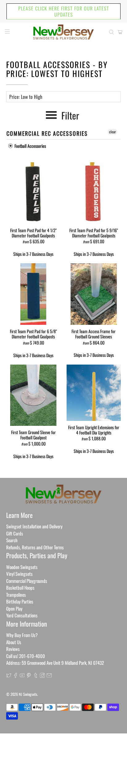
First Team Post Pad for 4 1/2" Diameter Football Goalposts (33, 232)
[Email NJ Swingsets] (49, 675)
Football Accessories (30, 146)
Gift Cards (14, 533)
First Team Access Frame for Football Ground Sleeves (94, 333)
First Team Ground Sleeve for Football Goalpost (33, 434)
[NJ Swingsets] (63, 32)
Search (12, 540)
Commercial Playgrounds (26, 580)
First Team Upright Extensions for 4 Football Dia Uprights (93, 429)
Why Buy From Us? (22, 635)
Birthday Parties (19, 601)
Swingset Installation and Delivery (34, 526)
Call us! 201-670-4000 (25, 655)
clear (112, 131)
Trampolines (16, 594)
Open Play (14, 608)
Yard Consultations (22, 615)
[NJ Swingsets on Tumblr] (35, 675)
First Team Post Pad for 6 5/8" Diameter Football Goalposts (33, 333)
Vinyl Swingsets (19, 573)
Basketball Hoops (20, 587)
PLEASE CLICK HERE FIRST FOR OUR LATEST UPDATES (63, 11)
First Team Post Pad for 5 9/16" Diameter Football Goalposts (93, 232)
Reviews (13, 648)
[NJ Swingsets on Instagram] (42, 675)
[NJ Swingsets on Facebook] (15, 675)
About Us (13, 642)
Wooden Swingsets (22, 566)
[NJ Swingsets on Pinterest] (28, 675)
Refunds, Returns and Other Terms (35, 547)
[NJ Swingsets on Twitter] (8, 675)
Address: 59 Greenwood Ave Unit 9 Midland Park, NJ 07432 (55, 662)
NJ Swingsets (28, 694)
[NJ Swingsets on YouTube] (22, 675)
